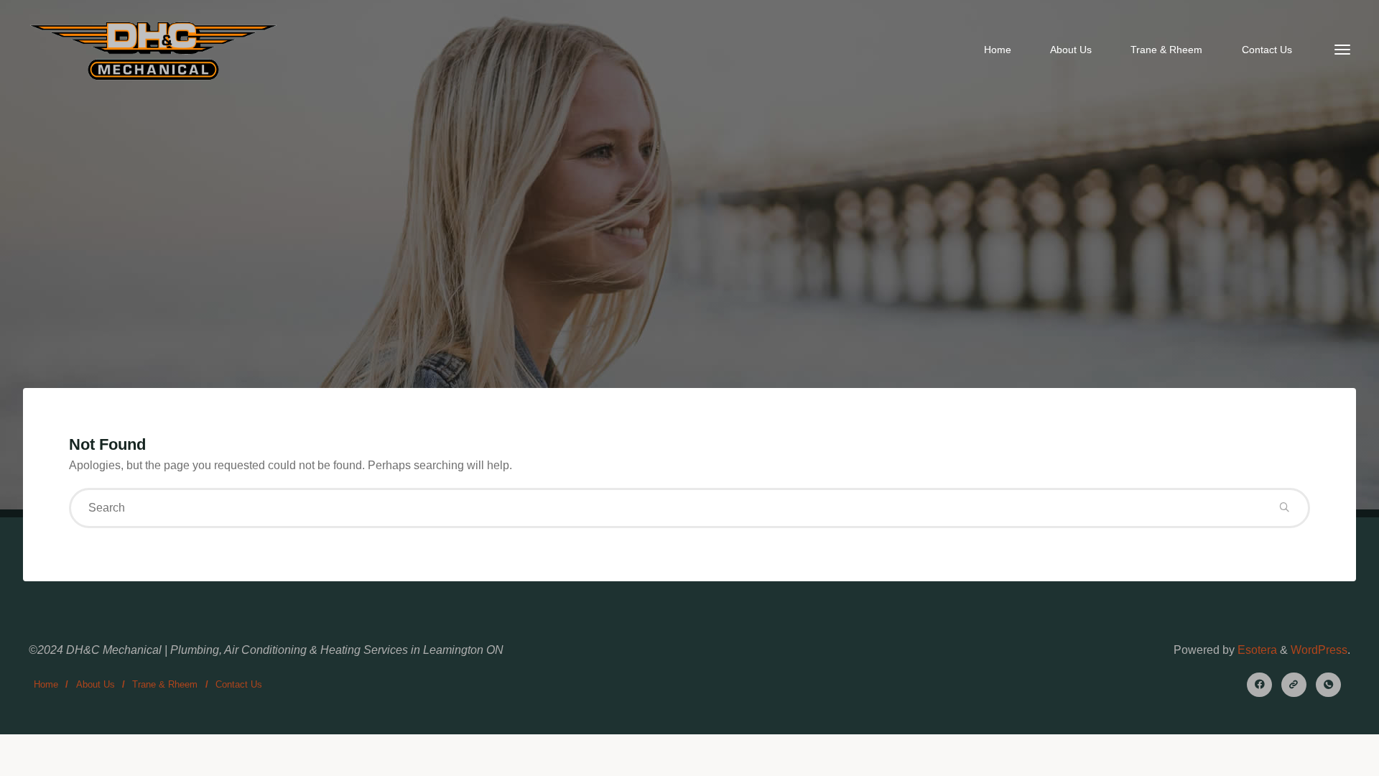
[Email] (1293, 685)
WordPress (1319, 650)
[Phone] (1328, 685)
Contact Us (238, 684)
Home (46, 684)
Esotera (1256, 650)
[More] (1342, 50)
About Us (95, 684)
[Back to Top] (1323, 756)
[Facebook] (1259, 685)
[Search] (1284, 508)
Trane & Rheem (165, 684)
